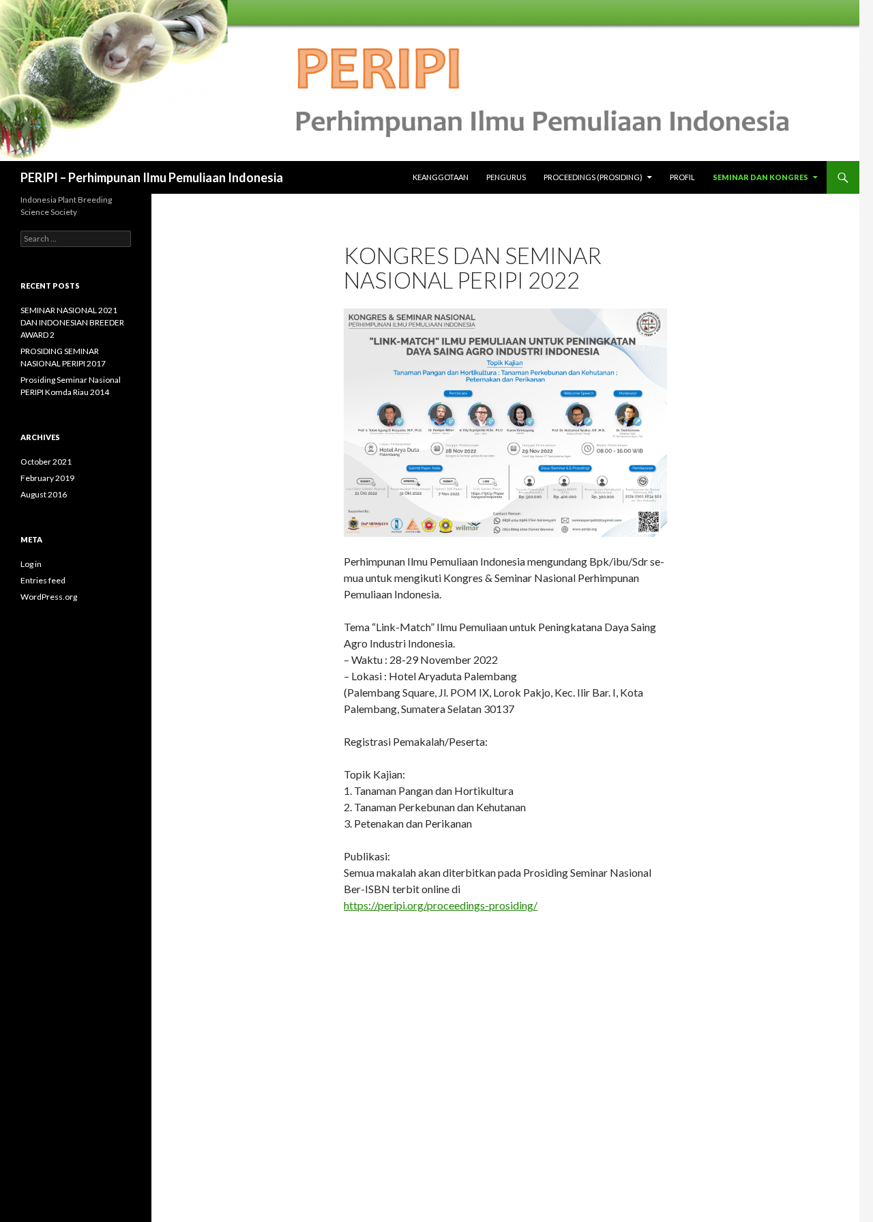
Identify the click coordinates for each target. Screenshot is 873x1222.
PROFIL (682, 177)
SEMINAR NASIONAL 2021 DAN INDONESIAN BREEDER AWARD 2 (72, 322)
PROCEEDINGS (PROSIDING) (593, 177)
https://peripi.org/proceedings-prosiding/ (440, 905)
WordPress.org (48, 597)
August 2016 (43, 494)
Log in (31, 564)
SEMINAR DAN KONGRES (760, 177)
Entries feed (42, 580)
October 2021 (46, 461)
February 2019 (47, 478)
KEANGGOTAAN (441, 177)
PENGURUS (506, 177)
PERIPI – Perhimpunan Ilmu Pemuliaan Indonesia (151, 177)
